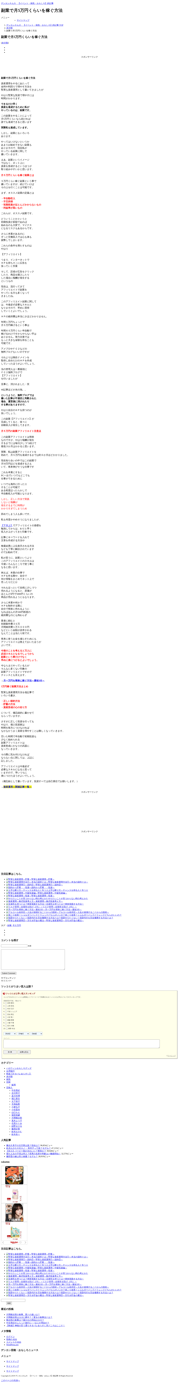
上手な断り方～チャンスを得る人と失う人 (68, 890)
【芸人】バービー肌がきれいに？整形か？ (26, 1151)
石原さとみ (17, 1123)
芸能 (8, 1082)
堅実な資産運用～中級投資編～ (52, 893)
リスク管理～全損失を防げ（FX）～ (60, 907)
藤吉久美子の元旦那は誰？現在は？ (23, 1145)
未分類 (5, 43)
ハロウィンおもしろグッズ (18, 1068)
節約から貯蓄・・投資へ (43, 887)
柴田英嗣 (16, 1115)
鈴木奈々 (16, 1134)
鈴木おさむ (17, 1132)
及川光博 (16, 1096)
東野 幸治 (11, 1029)
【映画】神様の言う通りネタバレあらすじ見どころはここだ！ (35, 1325)
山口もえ (16, 1112)
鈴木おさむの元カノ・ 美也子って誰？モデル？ (28, 1148)
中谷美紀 (16, 1090)
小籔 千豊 (10, 1023)
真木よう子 (17, 1121)
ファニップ (172, 1056)
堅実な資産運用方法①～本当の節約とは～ (68, 882)
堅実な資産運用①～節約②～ (49, 885)
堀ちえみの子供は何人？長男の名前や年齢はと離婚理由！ (33, 1154)
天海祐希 (16, 1104)
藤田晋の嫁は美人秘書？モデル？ (22, 1156)
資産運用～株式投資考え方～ (49, 901)
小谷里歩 (16, 1109)
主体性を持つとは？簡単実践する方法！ (65, 904)
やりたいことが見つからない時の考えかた (68, 898)
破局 (14, 1085)
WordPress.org (12, 1345)
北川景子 (16, 1093)
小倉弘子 (16, 1107)
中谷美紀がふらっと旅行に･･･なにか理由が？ (27, 1323)
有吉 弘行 (10, 1009)
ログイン (10, 1336)
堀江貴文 (16, 1098)
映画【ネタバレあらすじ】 (18, 1074)
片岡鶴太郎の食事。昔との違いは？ (23, 1314)
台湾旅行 (10, 1071)
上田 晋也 (10, 1006)
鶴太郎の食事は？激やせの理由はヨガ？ (25, 1320)
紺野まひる (17, 1126)
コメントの (13, 1342)
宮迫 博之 (10, 1014)
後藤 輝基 (10, 1020)
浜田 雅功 (10, 1003)
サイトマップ (23, 20)
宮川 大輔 (10, 1026)
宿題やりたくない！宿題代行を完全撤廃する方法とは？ (87, 918)
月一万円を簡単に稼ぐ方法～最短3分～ (63, 909)
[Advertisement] (89, 65)
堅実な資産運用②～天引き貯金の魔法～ (65, 920)
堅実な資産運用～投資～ (43, 896)
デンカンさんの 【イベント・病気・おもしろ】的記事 (27, 3)
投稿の (11, 1339)
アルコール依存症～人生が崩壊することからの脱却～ (84, 912)
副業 (9, 925)
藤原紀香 (16, 1129)
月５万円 (17, 925)
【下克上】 (7, 525)
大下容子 (16, 1101)
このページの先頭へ (10, 1380)
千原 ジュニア (12, 1011)
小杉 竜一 (10, 1017)
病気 (8, 1079)
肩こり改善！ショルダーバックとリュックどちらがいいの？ (93, 915)
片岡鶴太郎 (17, 1118)
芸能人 (9, 1087)
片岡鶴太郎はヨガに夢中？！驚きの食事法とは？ (29, 1317)
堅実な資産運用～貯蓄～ (43, 879)
